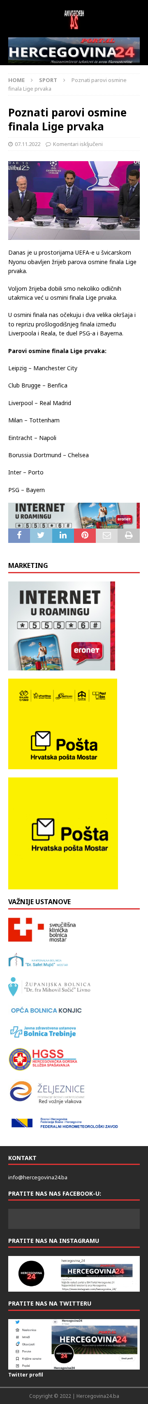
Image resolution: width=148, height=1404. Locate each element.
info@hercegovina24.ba (37, 1177)
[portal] (74, 50)
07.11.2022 (27, 144)
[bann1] (74, 516)
